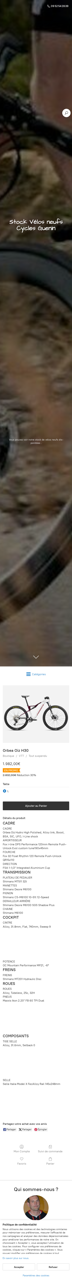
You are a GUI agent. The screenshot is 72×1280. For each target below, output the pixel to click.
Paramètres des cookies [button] (36, 1275)
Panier (50, 1163)
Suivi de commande (50, 1151)
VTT (21, 756)
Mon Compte (22, 1151)
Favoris (21, 1163)
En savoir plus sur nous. (16, 1258)
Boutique (8, 756)
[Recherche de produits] (66, 113)
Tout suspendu (38, 756)
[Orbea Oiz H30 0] (36, 714)
